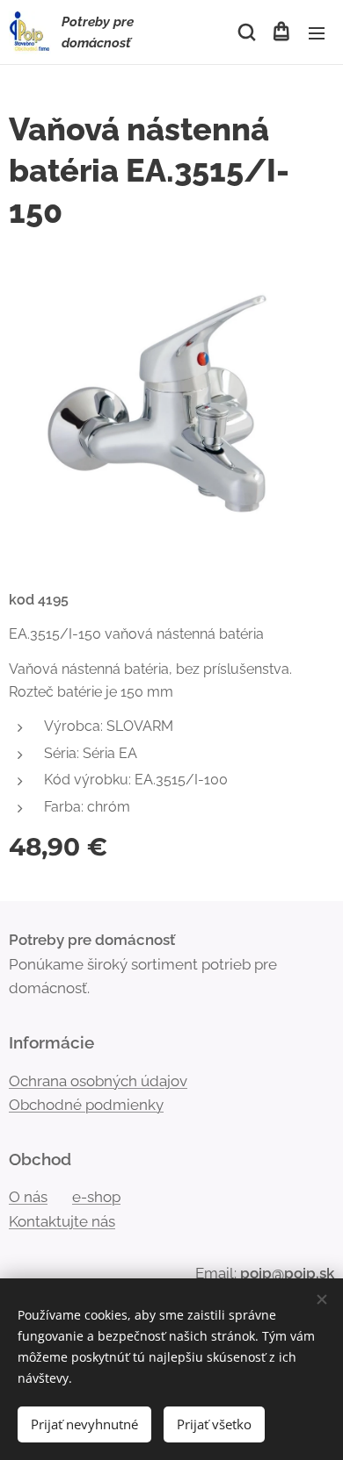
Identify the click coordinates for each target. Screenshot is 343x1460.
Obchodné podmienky (86, 1104)
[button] (245, 32)
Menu (316, 32)
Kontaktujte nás (62, 1221)
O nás (28, 1197)
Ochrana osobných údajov (98, 1081)
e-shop (96, 1197)
